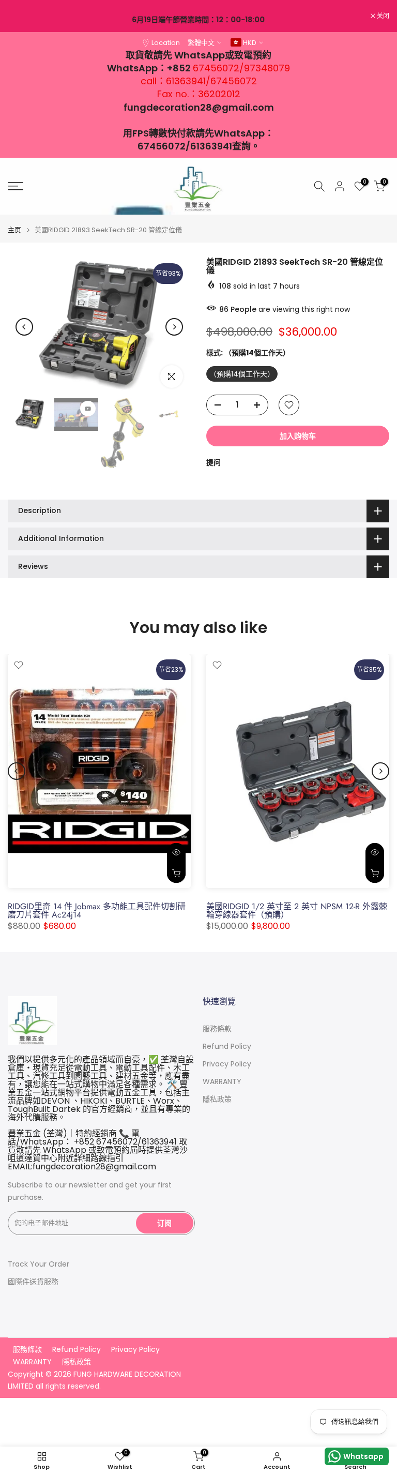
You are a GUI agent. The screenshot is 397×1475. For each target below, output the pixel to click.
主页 (14, 230)
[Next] (174, 327)
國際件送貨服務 (33, 1282)
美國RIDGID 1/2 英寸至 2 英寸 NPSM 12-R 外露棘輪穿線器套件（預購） (296, 911)
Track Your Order (38, 1264)
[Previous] (24, 327)
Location (165, 43)
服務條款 (217, 1029)
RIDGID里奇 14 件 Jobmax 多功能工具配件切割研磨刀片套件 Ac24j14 (97, 911)
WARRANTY (222, 1082)
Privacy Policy (227, 1064)
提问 (213, 462)
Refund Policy (227, 1046)
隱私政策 (217, 1099)
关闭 (19, 16)
